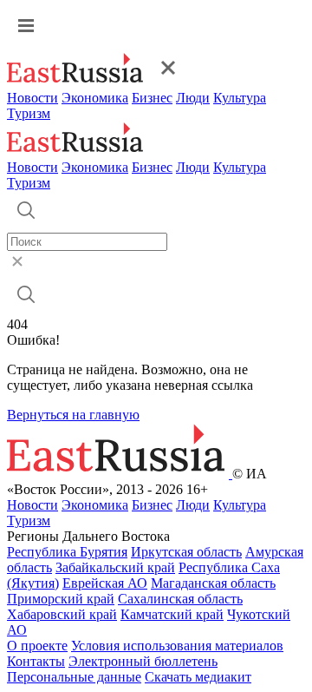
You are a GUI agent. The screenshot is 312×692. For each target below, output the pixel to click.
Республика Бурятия (67, 551)
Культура (239, 97)
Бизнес (152, 97)
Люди (193, 97)
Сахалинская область (180, 598)
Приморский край (60, 598)
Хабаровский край (62, 614)
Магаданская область (213, 583)
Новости (32, 97)
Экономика (95, 97)
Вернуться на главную (73, 414)
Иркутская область (186, 551)
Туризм (28, 113)
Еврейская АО (104, 583)
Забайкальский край (115, 567)
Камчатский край (172, 614)
